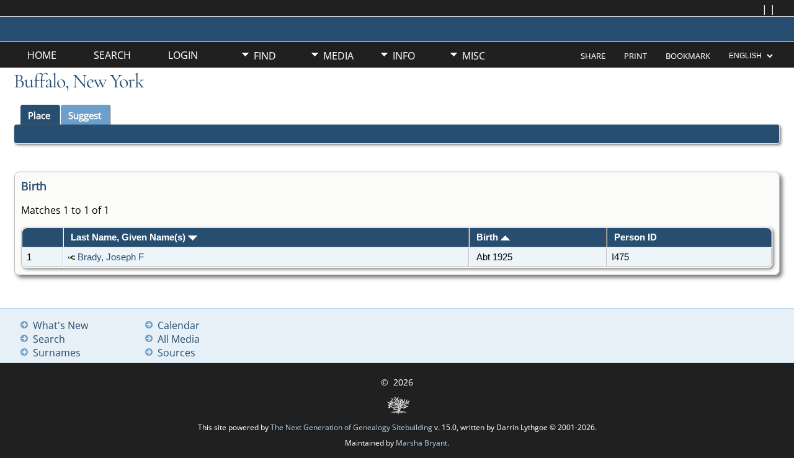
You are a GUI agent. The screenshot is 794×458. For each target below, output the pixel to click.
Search (112, 55)
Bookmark (688, 55)
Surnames (57, 352)
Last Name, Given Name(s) (129, 237)
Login (183, 55)
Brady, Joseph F (111, 257)
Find (265, 56)
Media (338, 56)
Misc (473, 56)
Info (404, 56)
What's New (60, 325)
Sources (176, 352)
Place (39, 115)
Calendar (179, 325)
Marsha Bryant (421, 443)
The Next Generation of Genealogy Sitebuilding (351, 427)
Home (41, 55)
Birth (488, 237)
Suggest (84, 115)
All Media (179, 339)
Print (635, 55)
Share (593, 55)
